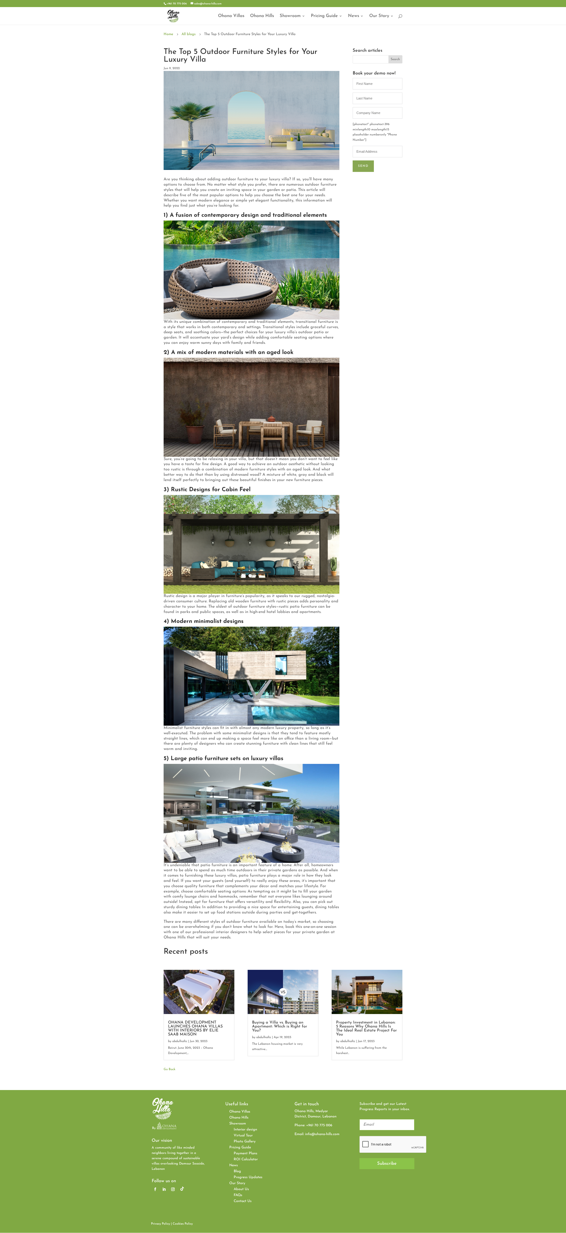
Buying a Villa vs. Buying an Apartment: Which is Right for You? (279, 1027)
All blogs (189, 34)
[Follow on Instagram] (172, 1189)
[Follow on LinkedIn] (164, 1189)
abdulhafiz (179, 1041)
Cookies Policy (183, 1223)
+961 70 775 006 (177, 3)
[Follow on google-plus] (181, 1189)
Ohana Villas (231, 16)
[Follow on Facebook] (155, 1189)
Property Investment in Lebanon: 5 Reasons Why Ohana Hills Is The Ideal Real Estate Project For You (366, 1029)
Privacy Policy (160, 1223)
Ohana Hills (262, 16)
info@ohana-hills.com (322, 1134)
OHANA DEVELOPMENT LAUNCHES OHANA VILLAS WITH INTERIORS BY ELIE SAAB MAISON (195, 1029)
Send (363, 166)
